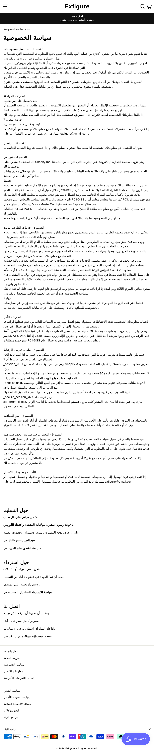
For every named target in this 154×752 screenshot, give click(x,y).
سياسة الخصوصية (13, 664)
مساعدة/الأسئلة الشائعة (17, 703)
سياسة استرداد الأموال (16, 697)
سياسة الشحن (11, 690)
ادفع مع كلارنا (11, 710)
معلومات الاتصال (13, 671)
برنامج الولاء (10, 717)
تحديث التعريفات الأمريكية (18, 678)
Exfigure (77, 6)
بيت (29, 29)
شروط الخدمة (11, 658)
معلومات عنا (10, 651)
